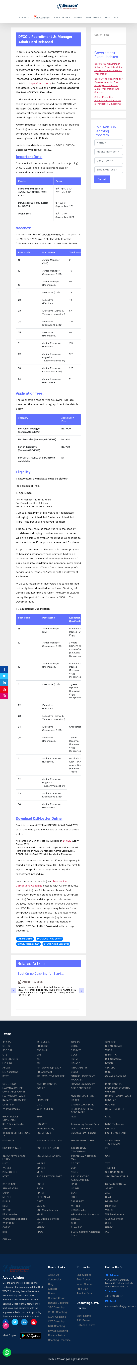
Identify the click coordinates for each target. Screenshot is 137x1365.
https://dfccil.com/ (40, 83)
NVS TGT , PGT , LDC (83, 1095)
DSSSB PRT (77, 1201)
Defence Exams (86, 1325)
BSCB (40, 1188)
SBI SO (75, 1046)
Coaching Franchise (59, 1340)
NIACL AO (110, 1100)
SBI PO (6, 1046)
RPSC (40, 1231)
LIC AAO (7, 1063)
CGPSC (7, 1227)
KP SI (40, 1214)
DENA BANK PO (113, 1083)
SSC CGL (8, 1050)
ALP (39, 1059)
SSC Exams (83, 1320)
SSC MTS (76, 1050)
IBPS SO (75, 1041)
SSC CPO (110, 1067)
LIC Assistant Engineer (83, 1132)
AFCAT (6, 1067)
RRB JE (75, 1059)
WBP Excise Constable (15, 1218)
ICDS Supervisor (114, 1218)
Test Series (62, 17)
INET (108, 1148)
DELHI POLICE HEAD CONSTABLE (82, 1110)
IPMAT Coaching (58, 1330)
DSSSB (109, 1063)
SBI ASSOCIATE (114, 1046)
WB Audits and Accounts (85, 1214)
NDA (73, 1116)
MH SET (41, 1172)
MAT (5, 1163)
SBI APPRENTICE (114, 1172)
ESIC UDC (110, 1128)
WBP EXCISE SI (45, 1108)
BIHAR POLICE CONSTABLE (10, 1118)
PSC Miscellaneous (47, 1210)
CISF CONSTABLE (81, 1088)
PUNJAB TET (10, 1172)
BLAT (108, 1197)
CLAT (74, 1054)
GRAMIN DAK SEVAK (82, 1104)
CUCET (75, 1223)
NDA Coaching (56, 1326)
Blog (50, 1284)
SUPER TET (77, 1172)
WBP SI (109, 1210)
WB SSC (7, 1210)
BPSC (40, 1116)
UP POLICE (43, 1100)
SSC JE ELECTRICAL (48, 1148)
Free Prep (92, 17)
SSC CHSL (42, 1050)
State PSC (77, 1227)
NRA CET (42, 1124)
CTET (6, 1054)
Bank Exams (84, 1315)
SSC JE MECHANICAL (49, 1155)
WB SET (7, 1167)
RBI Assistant (44, 1071)
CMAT (74, 1167)
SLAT (74, 1192)
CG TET (75, 1163)
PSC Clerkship (78, 1210)
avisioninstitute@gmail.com (120, 1306)
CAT (107, 1155)
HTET (6, 1176)
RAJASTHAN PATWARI (118, 1095)
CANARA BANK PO (115, 1076)
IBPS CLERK (43, 1041)
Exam (23, 17)
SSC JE (75, 1071)
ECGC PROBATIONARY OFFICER (117, 1090)
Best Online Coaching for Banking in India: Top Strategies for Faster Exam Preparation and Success (108, 85)
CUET (108, 1223)
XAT (107, 1163)
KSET (6, 1205)
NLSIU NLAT (43, 1197)
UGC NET (110, 1104)
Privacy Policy (56, 1335)
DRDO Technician (114, 1124)
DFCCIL (67, 840)
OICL (39, 1104)
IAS (107, 1231)
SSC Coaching (56, 1307)
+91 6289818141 (114, 1296)
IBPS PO (7, 1041)
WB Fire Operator (114, 1214)
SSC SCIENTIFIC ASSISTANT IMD (80, 1178)
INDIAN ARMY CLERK (82, 1140)
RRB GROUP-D (10, 1059)
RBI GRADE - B (79, 1067)
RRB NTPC (111, 1054)
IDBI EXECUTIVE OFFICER (51, 1076)
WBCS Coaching (57, 1312)
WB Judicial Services (48, 1218)
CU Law (7, 1239)
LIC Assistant (10, 1071)
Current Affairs (56, 1298)
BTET (6, 1076)
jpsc (5, 1231)
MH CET (7, 1197)
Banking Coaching (58, 1302)
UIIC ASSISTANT (12, 1148)
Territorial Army (45, 1128)
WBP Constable (11, 1108)
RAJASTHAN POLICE (14, 1100)
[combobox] (108, 35)
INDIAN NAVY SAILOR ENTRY (14, 1157)
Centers (52, 1288)
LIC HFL (75, 1188)
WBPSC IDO (9, 1223)
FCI (38, 1063)
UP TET (75, 1100)
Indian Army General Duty (85, 1124)
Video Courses (85, 1284)
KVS (39, 1095)
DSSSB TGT (111, 1201)
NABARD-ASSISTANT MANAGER (83, 1078)
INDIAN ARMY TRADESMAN (78, 1150)
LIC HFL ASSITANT (115, 1132)
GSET (40, 1201)
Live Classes (84, 1274)
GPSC (108, 1116)
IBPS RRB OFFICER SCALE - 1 (17, 1134)
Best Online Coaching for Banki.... (41, 973)
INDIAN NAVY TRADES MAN (83, 1157)
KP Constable (10, 1214)
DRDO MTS (9, 1140)
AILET (108, 1192)
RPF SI (40, 1192)
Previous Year (85, 1293)
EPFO (74, 1184)
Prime (78, 17)
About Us (53, 1274)
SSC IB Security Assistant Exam (85, 1233)
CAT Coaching (56, 1321)
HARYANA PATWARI (14, 1095)
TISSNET (110, 1167)
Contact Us (54, 1279)
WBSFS (41, 1205)
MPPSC (41, 1227)
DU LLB (6, 1201)
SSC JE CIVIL (44, 1132)
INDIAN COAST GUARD (49, 1140)
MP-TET (75, 1205)
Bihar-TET (110, 1205)
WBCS (108, 1050)
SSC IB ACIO (9, 1184)
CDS (39, 1054)
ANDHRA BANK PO (47, 1083)
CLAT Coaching (57, 1316)
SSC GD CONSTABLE (116, 1176)
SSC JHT (42, 1184)
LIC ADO (75, 1063)
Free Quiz (82, 1288)
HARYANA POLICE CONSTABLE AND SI (14, 1090)
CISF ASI (7, 1128)
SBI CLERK (42, 1046)
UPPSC (109, 1227)
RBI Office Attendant (14, 1124)
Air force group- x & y (49, 1067)
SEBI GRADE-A (11, 1188)
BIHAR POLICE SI (114, 1108)
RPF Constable (113, 1059)
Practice (111, 17)
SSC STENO (9, 1083)
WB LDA (75, 1218)
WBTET (41, 1163)
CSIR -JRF (8, 1104)
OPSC (40, 1223)
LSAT (74, 1197)
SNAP (6, 1192)
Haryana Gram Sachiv (83, 1083)
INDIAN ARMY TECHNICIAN (112, 1142)
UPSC (108, 1071)
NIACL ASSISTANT (81, 1128)
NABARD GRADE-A (115, 1184)
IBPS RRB (110, 1041)
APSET (109, 1188)
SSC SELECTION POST (49, 1176)
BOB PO (41, 1088)
